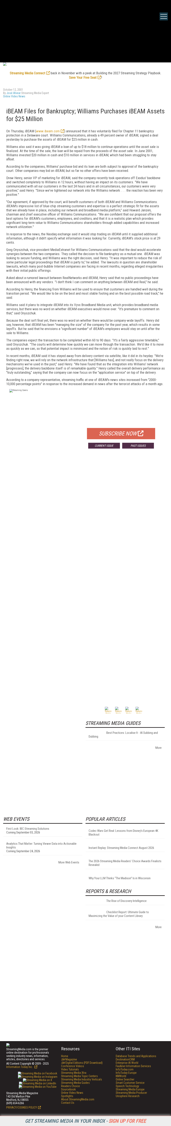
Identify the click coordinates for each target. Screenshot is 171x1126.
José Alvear (13, 93)
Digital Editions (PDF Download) (82, 1062)
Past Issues (138, 445)
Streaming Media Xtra (73, 1072)
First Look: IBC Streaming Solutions (27, 829)
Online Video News (14, 96)
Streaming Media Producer (131, 1092)
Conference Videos (72, 1066)
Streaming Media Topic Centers (79, 1076)
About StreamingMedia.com (77, 1099)
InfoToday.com (124, 1069)
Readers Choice (70, 1086)
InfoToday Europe (126, 1072)
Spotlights (67, 1096)
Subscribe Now (118, 433)
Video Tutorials (70, 1069)
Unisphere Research (128, 1096)
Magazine (69, 1059)
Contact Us (67, 1102)
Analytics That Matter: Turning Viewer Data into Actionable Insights (41, 845)
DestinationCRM (125, 1059)
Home (64, 1056)
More (158, 748)
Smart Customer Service (130, 1082)
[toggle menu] (164, 16)
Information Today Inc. (19, 1067)
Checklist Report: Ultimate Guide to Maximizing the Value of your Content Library (119, 914)
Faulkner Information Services (133, 1066)
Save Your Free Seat (83, 77)
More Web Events (68, 862)
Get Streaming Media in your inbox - (85, 1121)
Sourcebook (68, 1089)
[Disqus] (85, 513)
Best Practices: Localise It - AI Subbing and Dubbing (123, 734)
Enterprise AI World (127, 1062)
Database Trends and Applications (136, 1056)
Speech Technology (127, 1086)
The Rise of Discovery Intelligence (126, 901)
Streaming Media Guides (75, 1082)
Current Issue (104, 445)
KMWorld (121, 1076)
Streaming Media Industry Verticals (81, 1079)
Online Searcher (125, 1079)
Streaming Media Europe (130, 1089)
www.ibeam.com (48, 131)
